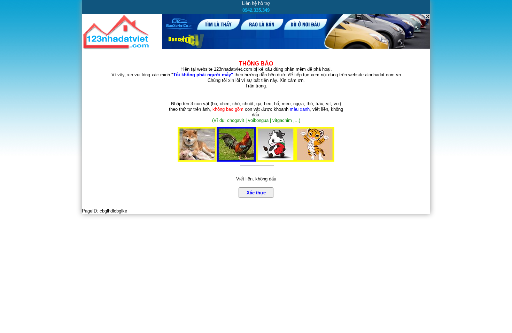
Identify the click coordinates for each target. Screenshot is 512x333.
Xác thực (256, 192)
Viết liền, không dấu (256, 178)
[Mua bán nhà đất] (117, 48)
